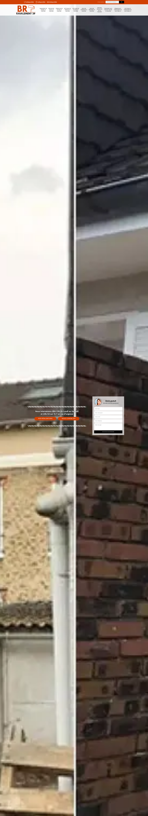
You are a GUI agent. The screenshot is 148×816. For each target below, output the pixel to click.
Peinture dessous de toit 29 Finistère (99, 9)
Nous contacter (68, 418)
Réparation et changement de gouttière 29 (118, 10)
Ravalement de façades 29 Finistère (43, 10)
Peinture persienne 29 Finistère (92, 10)
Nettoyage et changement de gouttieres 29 (127, 10)
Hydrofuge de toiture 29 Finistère (59, 10)
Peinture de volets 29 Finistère (51, 10)
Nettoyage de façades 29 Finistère (76, 10)
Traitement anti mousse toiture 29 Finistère (108, 10)
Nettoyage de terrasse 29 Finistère (67, 10)
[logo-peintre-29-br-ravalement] (26, 10)
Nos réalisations (45, 418)
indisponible (30, 2)
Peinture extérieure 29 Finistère (84, 10)
